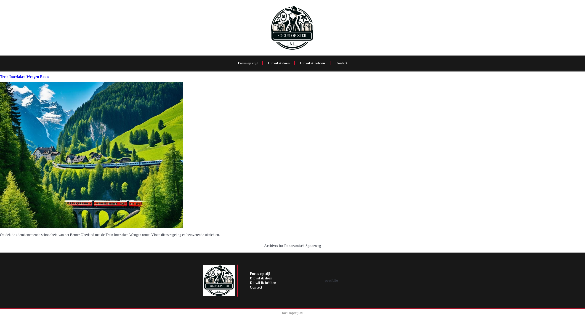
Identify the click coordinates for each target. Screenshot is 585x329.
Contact (341, 63)
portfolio (331, 280)
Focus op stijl (248, 63)
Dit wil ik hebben (312, 63)
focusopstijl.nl (292, 313)
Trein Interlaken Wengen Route (24, 77)
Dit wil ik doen (279, 63)
